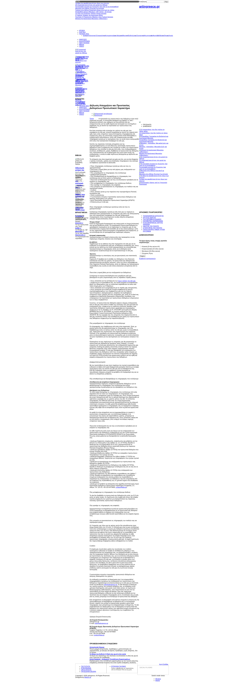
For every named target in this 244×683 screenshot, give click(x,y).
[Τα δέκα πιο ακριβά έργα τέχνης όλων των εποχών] (154, 177)
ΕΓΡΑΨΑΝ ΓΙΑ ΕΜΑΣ (118, 666)
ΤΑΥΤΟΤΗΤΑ (85, 666)
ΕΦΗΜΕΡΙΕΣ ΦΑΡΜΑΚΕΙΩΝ (153, 221)
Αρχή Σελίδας (163, 664)
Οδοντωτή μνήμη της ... (79, 170)
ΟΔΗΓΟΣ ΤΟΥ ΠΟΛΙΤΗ (151, 226)
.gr (79, 216)
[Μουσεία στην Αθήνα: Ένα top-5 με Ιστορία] (154, 172)
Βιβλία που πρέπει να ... (80, 196)
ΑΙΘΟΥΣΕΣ (83, 107)
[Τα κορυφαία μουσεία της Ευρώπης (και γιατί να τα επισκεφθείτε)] (154, 165)
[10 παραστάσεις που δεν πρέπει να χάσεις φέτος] (154, 131)
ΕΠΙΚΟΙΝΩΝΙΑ (86, 668)
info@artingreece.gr (110, 584)
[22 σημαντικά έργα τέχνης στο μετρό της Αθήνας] (154, 158)
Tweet (92, 118)
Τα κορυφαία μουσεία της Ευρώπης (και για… (80, 78)
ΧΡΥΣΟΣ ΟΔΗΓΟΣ (149, 217)
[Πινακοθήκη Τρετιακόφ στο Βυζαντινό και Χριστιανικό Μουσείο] (154, 138)
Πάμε (166, 1)
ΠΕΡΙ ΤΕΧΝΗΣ (84, 111)
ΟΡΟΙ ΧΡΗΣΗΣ (86, 670)
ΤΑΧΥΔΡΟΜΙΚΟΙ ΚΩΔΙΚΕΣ (152, 219)
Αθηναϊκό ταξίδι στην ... (80, 210)
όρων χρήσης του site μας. (127, 281)
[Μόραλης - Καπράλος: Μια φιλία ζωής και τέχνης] (154, 145)
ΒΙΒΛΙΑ (81, 113)
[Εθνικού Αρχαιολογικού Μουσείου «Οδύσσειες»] (154, 152)
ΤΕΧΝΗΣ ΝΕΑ (84, 106)
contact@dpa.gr (121, 487)
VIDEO (81, 114)
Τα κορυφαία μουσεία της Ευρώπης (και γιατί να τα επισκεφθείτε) (152, 168)
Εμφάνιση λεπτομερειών (147, 258)
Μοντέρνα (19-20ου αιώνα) (150, 251)
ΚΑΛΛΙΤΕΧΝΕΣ (84, 109)
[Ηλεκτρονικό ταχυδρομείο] (102, 114)
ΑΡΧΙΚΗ (82, 102)
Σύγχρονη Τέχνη (147, 253)
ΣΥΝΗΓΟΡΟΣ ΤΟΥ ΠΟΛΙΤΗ (152, 228)
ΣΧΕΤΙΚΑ (82, 104)
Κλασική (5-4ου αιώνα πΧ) (150, 246)
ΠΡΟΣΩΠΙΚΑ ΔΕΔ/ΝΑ (88, 671)
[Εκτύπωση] (97, 115)
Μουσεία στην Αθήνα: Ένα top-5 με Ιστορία (153, 174)
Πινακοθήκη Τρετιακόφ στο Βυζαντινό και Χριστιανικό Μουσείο (153, 140)
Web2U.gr (87, 677)
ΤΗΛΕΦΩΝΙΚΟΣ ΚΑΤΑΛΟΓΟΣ (153, 216)
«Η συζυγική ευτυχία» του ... (79, 184)
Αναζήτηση (143, 1)
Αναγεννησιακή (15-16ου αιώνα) (152, 249)
